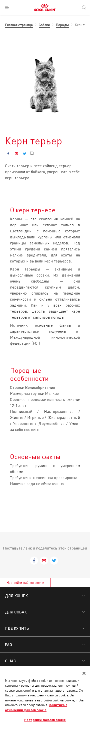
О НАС (10, 660)
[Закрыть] (84, 673)
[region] (45, 697)
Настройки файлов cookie (25, 583)
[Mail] (16, 153)
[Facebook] (8, 153)
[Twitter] (25, 153)
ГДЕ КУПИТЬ (17, 628)
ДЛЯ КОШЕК (16, 595)
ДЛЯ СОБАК (16, 611)
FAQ (8, 644)
